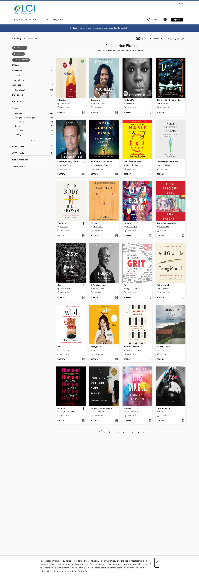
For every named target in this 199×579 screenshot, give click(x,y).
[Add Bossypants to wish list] (116, 359)
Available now (19, 80)
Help (181, 4)
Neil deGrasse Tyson (100, 165)
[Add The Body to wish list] (83, 236)
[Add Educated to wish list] (83, 112)
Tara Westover (65, 103)
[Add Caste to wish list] (83, 297)
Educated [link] (61, 100)
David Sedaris (98, 227)
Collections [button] (32, 19)
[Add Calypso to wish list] (116, 236)
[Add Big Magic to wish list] (149, 421)
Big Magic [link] (128, 408)
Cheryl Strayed (65, 350)
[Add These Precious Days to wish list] (183, 236)
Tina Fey (96, 350)
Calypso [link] (94, 223)
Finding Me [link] (129, 100)
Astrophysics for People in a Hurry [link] (103, 162)
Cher (161, 412)
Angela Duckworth (133, 289)
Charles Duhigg (132, 165)
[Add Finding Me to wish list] (149, 112)
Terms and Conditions (88, 561)
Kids (47, 19)
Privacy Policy (109, 561)
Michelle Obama (99, 103)
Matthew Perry (65, 165)
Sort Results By (157, 38)
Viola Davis (130, 103)
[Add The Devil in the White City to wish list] (183, 112)
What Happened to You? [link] (168, 162)
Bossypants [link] (96, 347)
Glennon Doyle (131, 227)
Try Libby (74, 28)
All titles (17, 76)
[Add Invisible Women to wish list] (149, 359)
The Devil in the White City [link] (169, 100)
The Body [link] (61, 223)
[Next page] (143, 432)
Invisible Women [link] (131, 347)
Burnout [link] (61, 408)
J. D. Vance (163, 350)
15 (138, 432)
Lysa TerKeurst (98, 412)
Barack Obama (98, 289)
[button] (153, 20)
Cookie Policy (84, 571)
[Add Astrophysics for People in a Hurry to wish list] (116, 174)
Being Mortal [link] (163, 285)
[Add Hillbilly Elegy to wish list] (183, 359)
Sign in (176, 19)
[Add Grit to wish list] (149, 297)
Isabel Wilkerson (66, 289)
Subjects (18, 19)
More (32, 141)
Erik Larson (163, 103)
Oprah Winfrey (164, 165)
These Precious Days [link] (166, 223)
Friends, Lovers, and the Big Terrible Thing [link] (69, 162)
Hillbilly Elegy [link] (163, 347)
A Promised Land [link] (98, 285)
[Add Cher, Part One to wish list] (183, 421)
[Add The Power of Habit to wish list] (149, 174)
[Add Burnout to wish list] (83, 421)
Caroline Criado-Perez (134, 350)
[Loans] (165, 20)
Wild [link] (59, 347)
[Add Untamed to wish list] (149, 236)
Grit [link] (125, 285)
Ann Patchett (164, 227)
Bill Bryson (64, 227)
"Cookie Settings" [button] (78, 567)
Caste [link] (60, 285)
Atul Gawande (164, 289)
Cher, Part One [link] (163, 408)
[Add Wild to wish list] (83, 359)
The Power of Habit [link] (132, 162)
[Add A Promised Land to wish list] (116, 297)
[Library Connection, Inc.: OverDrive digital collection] (25, 9)
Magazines (58, 19)
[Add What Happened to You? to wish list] (183, 174)
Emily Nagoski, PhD (67, 412)
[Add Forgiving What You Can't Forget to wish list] (116, 421)
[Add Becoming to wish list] (116, 112)
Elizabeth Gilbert (132, 412)
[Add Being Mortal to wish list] (183, 297)
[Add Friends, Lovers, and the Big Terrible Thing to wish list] (83, 174)
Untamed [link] (128, 223)
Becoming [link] (95, 100)
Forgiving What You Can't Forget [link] (103, 408)
